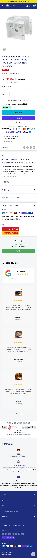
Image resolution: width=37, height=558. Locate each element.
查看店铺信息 (8, 141)
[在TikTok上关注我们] (19, 534)
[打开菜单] (2, 6)
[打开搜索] (27, 6)
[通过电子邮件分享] (34, 147)
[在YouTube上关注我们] (16, 534)
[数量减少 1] (7, 94)
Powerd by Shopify (6, 554)
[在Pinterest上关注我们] (13, 534)
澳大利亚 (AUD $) (17, 525)
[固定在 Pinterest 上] (27, 147)
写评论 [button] (18, 251)
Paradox (4, 73)
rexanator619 (18, 317)
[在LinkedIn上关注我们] (22, 534)
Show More (28, 309)
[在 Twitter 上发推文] (31, 147)
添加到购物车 (18, 112)
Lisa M (18, 401)
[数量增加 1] (17, 94)
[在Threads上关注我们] (6, 534)
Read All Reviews (18, 414)
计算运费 (15, 82)
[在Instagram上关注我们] (9, 534)
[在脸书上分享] (24, 147)
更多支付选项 (18, 122)
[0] (34, 6)
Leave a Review (11, 279)
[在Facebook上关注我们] (3, 534)
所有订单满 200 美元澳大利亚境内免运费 (18, 1)
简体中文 (5, 525)
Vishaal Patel (18, 359)
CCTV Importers (19, 271)
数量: (3, 94)
